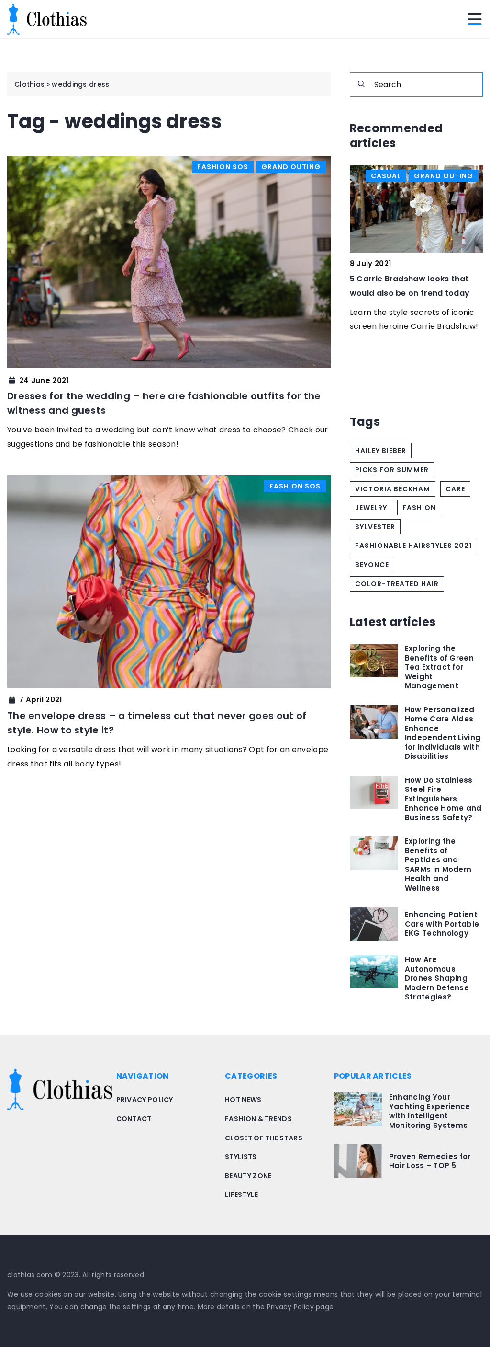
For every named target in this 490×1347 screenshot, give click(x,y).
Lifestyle (241, 1194)
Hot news (243, 1099)
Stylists (240, 1156)
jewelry (371, 507)
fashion (419, 507)
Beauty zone (248, 1176)
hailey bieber (380, 450)
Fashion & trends (258, 1119)
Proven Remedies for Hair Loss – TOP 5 (430, 1161)
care (455, 489)
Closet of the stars (263, 1138)
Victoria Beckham (392, 489)
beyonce (372, 564)
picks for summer (392, 470)
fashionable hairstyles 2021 (413, 545)
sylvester (375, 527)
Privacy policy (144, 1099)
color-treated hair (397, 584)
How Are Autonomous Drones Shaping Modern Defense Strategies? (437, 978)
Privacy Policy (290, 1307)
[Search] (361, 83)
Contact (134, 1119)
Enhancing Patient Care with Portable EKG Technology (442, 924)
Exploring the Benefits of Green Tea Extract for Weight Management (439, 667)
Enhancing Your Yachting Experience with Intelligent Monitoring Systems (429, 1111)
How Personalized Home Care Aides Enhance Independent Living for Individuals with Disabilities (442, 733)
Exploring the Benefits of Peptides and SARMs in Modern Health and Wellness (438, 864)
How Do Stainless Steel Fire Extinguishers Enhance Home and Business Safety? (443, 799)
